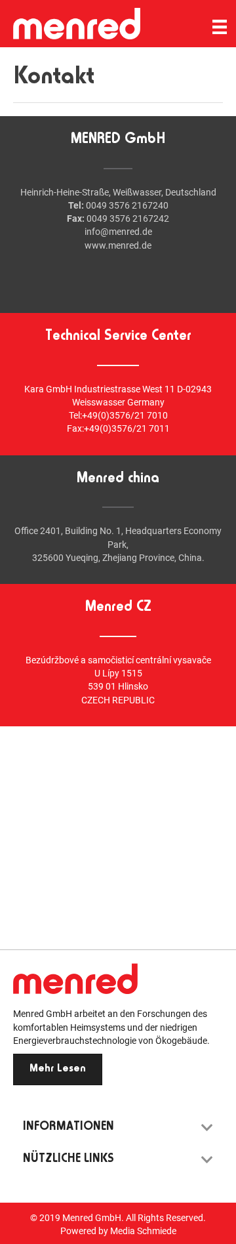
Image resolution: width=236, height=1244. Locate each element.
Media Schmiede (143, 1231)
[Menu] (219, 27)
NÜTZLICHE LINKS (68, 1159)
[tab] (118, 1127)
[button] (57, 1069)
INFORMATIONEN (68, 1127)
